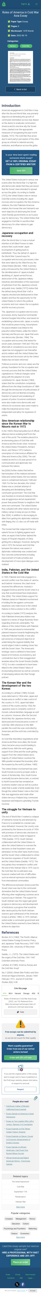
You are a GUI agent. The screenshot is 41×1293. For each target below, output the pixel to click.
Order (8, 1275)
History (13, 46)
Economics (24, 1233)
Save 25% (21, 170)
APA (4, 993)
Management (21, 1219)
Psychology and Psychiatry (15, 1229)
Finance (14, 1233)
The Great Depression (20, 1182)
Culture (26, 1224)
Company (9, 1219)
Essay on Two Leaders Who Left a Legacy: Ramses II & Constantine (20, 1123)
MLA (10, 993)
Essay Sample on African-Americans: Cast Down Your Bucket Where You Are (17, 1150)
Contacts (10, 1278)
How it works (30, 1275)
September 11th (20, 1192)
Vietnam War (20, 1202)
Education (16, 1224)
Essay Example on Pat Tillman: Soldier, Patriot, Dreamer (18, 1130)
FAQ (21, 1278)
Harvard (18, 993)
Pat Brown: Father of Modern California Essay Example (17, 1107)
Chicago (26, 993)
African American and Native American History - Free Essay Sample (18, 1161)
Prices (17, 1275)
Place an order (20, 1262)
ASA (33, 993)
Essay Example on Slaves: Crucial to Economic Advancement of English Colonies (19, 1139)
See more (20, 1207)
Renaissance (20, 1197)
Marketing (33, 1229)
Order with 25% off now (20, 1057)
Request (20, 1089)
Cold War (26, 46)
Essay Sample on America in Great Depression (20, 1115)
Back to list (22, 89)
